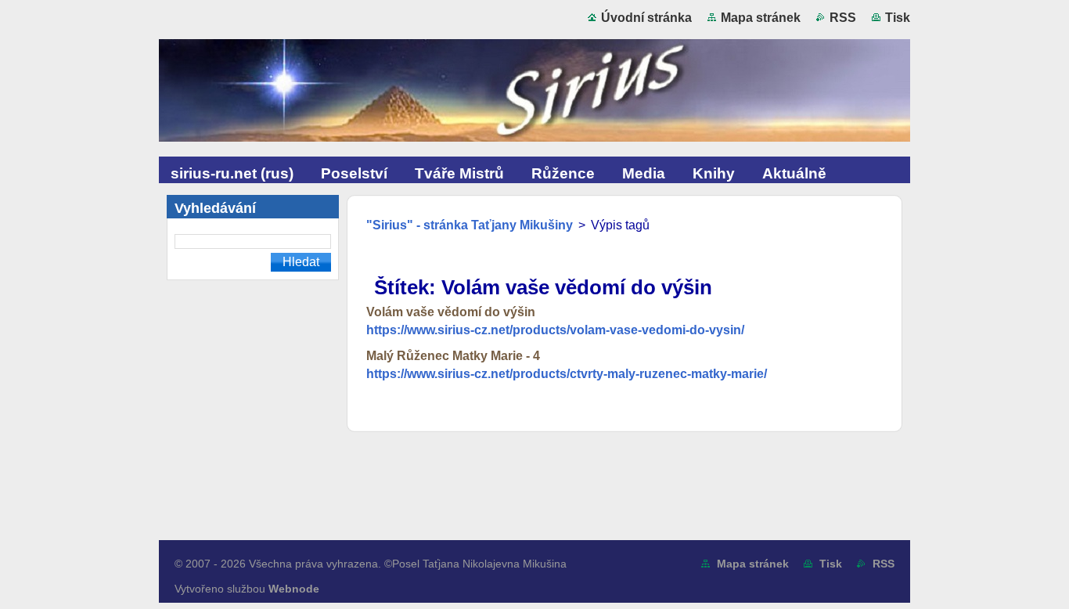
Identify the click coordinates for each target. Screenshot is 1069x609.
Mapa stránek (761, 17)
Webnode (293, 588)
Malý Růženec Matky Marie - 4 (453, 355)
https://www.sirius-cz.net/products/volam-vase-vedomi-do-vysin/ (555, 330)
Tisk (897, 17)
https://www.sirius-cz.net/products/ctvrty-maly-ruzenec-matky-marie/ (566, 373)
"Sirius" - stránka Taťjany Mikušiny (469, 225)
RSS (843, 17)
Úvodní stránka (646, 17)
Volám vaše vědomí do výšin (450, 312)
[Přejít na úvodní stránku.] (534, 94)
